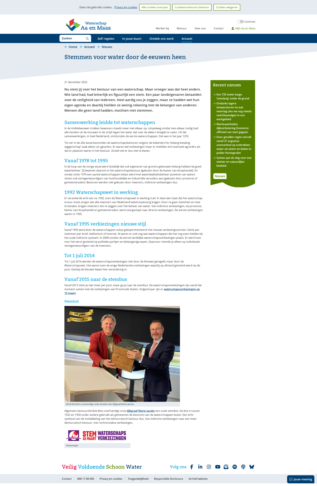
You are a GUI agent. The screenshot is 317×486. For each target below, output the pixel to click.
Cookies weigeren (227, 7)
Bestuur (182, 28)
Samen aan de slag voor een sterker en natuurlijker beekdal (234, 161)
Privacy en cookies (125, 7)
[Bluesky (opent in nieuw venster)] (251, 467)
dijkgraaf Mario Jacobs (141, 411)
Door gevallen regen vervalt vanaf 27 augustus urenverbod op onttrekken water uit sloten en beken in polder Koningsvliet (233, 145)
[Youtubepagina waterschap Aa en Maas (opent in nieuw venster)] (217, 467)
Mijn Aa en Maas (245, 28)
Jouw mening (303, 479)
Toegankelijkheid (138, 479)
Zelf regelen (106, 39)
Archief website (198, 479)
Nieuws (220, 176)
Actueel (187, 39)
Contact (219, 28)
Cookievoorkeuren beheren (192, 7)
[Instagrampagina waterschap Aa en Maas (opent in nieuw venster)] (209, 467)
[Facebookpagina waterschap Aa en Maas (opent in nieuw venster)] (191, 467)
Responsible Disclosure (168, 479)
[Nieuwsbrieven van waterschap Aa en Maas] (226, 467)
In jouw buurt (131, 39)
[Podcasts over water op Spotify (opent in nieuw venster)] (243, 467)
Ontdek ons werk (161, 39)
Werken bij (162, 28)
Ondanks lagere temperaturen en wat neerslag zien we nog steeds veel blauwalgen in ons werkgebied (234, 111)
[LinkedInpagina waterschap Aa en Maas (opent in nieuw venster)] (200, 467)
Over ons (200, 28)
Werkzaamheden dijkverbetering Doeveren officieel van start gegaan (232, 128)
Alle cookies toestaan (155, 7)
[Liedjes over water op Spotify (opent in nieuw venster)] (234, 467)
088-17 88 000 (85, 479)
